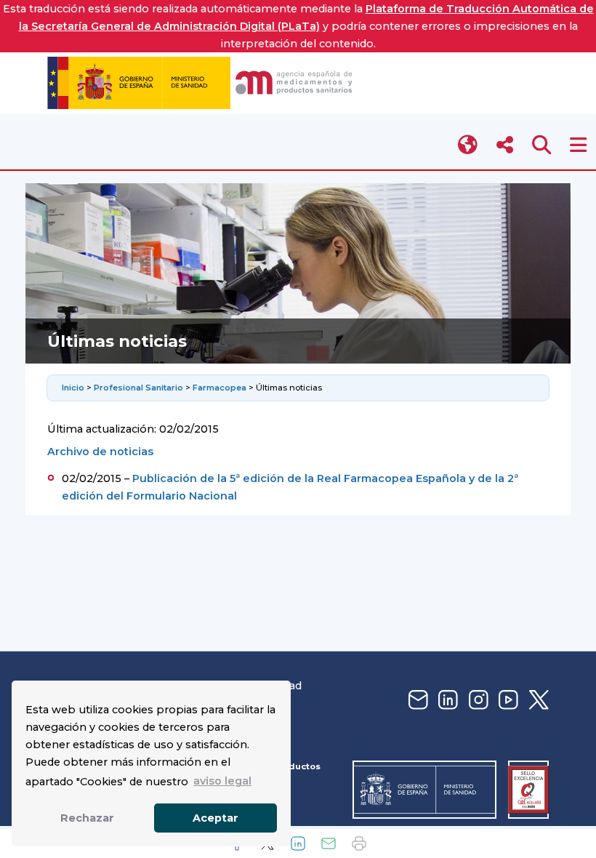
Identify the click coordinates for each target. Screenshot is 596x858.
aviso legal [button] (222, 780)
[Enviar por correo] (328, 843)
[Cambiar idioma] (468, 145)
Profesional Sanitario (138, 387)
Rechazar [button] (87, 818)
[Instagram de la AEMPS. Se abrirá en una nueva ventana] (476, 700)
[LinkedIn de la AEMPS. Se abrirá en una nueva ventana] (446, 700)
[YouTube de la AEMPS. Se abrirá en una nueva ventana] (506, 700)
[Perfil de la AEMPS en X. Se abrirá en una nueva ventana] (537, 700)
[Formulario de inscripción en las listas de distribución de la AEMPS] (416, 700)
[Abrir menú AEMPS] (578, 145)
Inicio (74, 387)
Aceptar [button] (215, 818)
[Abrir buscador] (542, 145)
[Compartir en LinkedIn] (298, 843)
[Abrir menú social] (505, 145)
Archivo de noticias (100, 451)
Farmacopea (219, 387)
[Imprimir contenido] (359, 843)
